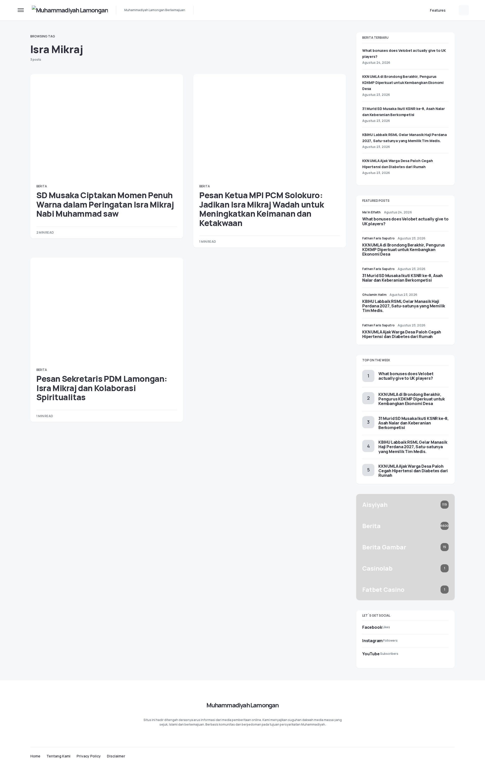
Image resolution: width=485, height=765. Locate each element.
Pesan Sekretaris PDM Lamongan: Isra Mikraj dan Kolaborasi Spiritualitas (101, 388)
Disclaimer (116, 756)
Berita (41, 186)
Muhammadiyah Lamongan (242, 705)
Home (35, 756)
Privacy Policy (89, 756)
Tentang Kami (58, 756)
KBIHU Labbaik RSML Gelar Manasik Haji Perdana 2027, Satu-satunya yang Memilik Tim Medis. (403, 306)
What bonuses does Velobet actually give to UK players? (405, 221)
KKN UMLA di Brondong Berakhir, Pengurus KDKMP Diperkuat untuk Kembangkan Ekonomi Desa (403, 82)
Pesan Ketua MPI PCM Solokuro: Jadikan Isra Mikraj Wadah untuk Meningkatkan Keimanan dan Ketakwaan (261, 209)
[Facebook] (433, 755)
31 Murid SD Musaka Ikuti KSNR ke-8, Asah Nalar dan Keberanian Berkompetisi (402, 278)
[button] (21, 10)
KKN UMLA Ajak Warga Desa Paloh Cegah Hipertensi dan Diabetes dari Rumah (401, 334)
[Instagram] (443, 755)
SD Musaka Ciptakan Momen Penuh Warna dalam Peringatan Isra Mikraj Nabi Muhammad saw (105, 204)
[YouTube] (453, 755)
